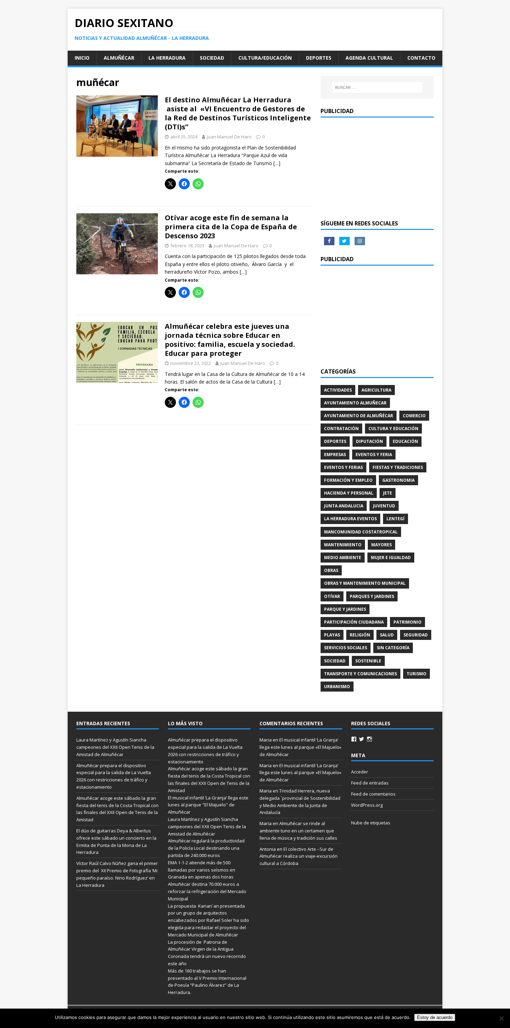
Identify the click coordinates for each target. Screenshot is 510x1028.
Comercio (414, 416)
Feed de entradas (370, 783)
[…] (276, 163)
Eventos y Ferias (343, 467)
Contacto (421, 57)
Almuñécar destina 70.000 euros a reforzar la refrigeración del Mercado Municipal (207, 891)
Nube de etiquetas (370, 823)
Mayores (381, 545)
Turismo (416, 674)
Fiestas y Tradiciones (398, 467)
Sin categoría (393, 648)
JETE (387, 493)
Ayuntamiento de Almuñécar (358, 416)
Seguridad (415, 635)
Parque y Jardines (345, 609)
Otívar (332, 596)
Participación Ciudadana (354, 622)
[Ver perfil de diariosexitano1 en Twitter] (361, 739)
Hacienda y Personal (348, 493)
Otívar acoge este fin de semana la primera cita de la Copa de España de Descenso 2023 (231, 226)
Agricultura (376, 390)
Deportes (318, 57)
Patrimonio (407, 622)
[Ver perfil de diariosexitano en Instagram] (369, 739)
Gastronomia (398, 480)
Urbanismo (337, 686)
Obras (331, 570)
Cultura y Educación (393, 428)
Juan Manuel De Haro (229, 137)
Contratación (341, 428)
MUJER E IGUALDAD (391, 557)
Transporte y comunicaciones (360, 674)
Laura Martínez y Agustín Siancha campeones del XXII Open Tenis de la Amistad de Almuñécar (115, 747)
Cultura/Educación (265, 57)
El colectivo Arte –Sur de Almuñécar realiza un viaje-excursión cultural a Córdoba (299, 856)
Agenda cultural (369, 57)
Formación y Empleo (348, 480)
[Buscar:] (377, 87)
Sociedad (212, 57)
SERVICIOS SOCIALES (345, 648)
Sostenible (368, 661)
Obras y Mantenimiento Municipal (365, 583)
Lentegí (395, 519)
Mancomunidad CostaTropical (361, 532)
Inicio (82, 57)
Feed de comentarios (373, 794)
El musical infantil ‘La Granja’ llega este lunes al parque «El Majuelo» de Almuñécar (300, 747)
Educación (405, 441)
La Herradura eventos (350, 519)
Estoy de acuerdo (434, 1017)
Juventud (384, 506)
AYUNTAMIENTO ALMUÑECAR (355, 403)
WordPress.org (367, 805)
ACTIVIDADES (338, 390)
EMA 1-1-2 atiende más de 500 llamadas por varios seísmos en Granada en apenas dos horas (201, 869)
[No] (501, 1018)
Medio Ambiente (342, 557)
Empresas (335, 454)
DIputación (369, 441)
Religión (360, 635)
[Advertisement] (377, 168)
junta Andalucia (343, 506)
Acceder (359, 772)
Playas (332, 635)
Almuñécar (119, 57)
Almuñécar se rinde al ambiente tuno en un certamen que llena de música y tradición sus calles (298, 830)
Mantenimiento (343, 545)
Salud (387, 635)
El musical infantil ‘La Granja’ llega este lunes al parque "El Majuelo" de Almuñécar (208, 805)
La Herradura (167, 57)
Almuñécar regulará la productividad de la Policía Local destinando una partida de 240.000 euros (206, 848)
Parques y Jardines (372, 596)
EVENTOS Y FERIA (374, 454)
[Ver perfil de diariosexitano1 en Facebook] (354, 739)
